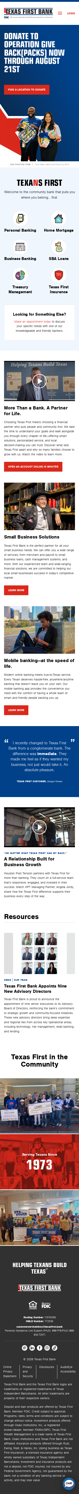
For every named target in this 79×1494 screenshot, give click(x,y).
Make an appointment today (32, 321)
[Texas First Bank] (39, 1287)
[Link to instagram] (47, 1348)
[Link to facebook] (39, 1348)
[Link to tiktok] (54, 1348)
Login (71, 13)
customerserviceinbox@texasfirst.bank (39, 1326)
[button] (69, 1484)
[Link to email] (24, 1348)
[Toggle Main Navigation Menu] (60, 13)
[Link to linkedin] (32, 1348)
